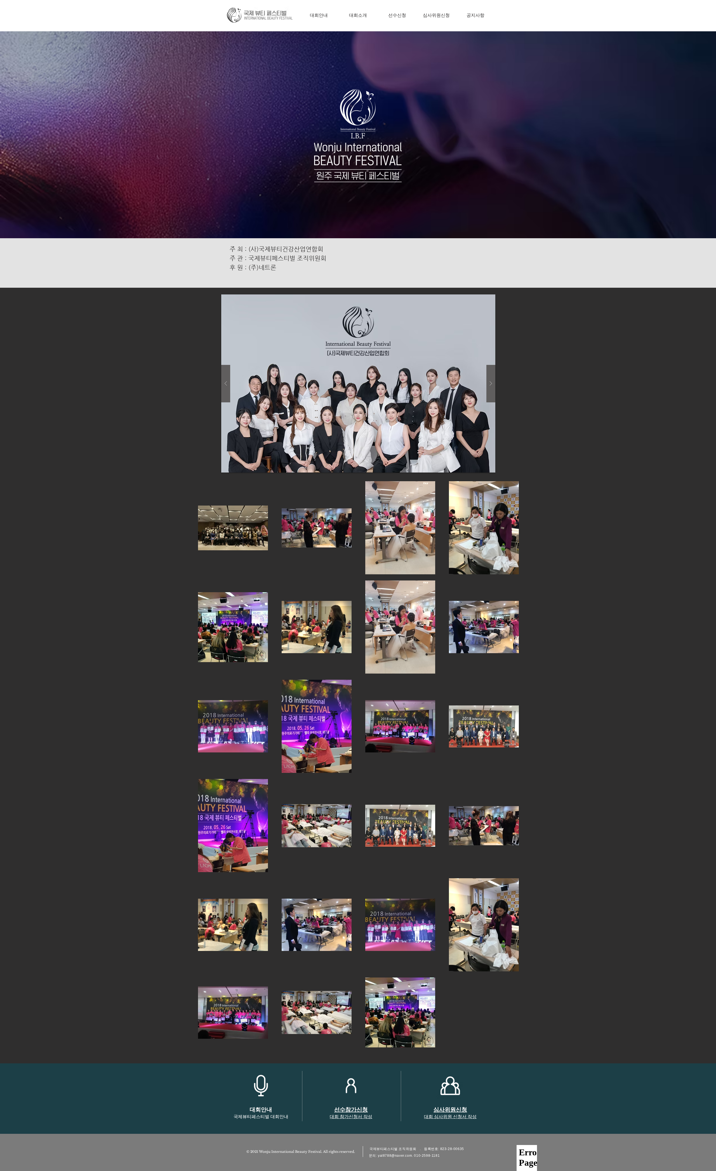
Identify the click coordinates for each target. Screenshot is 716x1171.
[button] (358, 383)
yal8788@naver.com (395, 1156)
